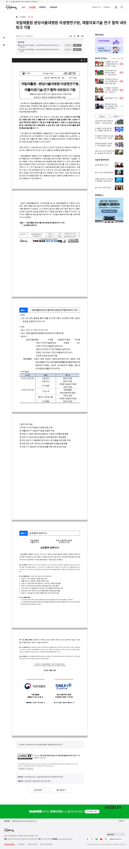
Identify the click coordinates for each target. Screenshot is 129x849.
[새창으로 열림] (78, 36)
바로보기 (67, 45)
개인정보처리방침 (9, 844)
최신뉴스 (116, 116)
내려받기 (76, 45)
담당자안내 (30, 769)
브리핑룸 (32, 7)
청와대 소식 (96, 7)
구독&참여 (53, 7)
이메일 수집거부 (32, 844)
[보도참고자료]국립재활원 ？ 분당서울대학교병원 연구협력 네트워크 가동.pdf (40, 50)
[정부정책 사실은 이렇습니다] (109, 49)
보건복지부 (29, 36)
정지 (116, 807)
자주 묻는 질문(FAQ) (46, 844)
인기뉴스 (102, 116)
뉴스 (23, 7)
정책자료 (42, 7)
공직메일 (106, 7)
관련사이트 (110, 834)
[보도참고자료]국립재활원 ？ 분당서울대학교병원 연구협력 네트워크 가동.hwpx (40, 46)
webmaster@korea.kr (65, 839)
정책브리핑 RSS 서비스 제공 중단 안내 (24, 821)
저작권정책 (22, 769)
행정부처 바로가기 (116, 839)
